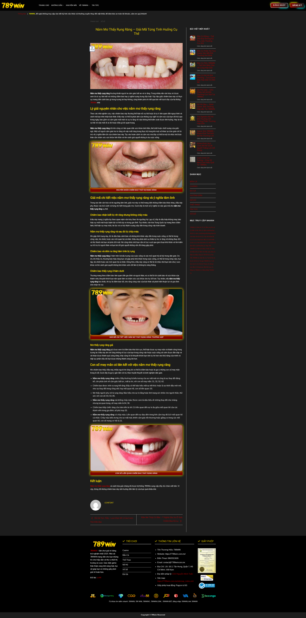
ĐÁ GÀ (193, 191)
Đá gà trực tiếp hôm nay (205, 267)
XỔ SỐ (103, 21)
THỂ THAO (195, 205)
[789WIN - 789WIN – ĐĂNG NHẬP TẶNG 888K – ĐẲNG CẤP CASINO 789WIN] (18, 5)
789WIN (193, 227)
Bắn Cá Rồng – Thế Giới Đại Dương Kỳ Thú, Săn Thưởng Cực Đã (205, 39)
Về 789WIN (83, 5)
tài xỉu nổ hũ (194, 261)
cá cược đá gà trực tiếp (200, 239)
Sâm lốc (203, 258)
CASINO (193, 186)
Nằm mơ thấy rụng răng (207, 251)
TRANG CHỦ (44, 5)
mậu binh (212, 242)
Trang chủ (94, 21)
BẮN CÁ (193, 182)
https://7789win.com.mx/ (175, 554)
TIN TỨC (95, 5)
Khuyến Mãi (71, 5)
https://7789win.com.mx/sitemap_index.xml (175, 581)
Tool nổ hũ (211, 258)
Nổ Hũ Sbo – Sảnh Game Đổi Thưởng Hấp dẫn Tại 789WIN (206, 106)
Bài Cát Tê (201, 227)
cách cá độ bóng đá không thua (205, 233)
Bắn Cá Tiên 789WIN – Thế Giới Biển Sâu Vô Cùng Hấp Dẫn (206, 65)
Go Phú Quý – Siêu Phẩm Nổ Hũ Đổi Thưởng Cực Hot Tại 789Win (206, 93)
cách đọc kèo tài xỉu (197, 236)
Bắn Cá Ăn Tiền (197, 230)
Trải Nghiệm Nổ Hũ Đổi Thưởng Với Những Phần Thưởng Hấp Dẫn (206, 120)
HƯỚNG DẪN (56, 5)
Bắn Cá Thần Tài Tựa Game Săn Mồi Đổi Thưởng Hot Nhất (206, 53)
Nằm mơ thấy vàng (196, 254)
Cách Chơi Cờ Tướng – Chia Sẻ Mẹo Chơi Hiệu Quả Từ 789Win (205, 161)
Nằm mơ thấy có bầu (204, 248)
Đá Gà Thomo (204, 264)
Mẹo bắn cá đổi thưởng (197, 245)
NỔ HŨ (193, 200)
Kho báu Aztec (202, 242)
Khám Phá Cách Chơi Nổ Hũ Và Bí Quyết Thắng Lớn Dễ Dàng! (206, 146)
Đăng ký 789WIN (196, 270)
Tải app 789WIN (205, 261)
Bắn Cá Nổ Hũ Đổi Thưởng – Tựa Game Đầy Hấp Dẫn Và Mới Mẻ (206, 78)
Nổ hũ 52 (207, 254)
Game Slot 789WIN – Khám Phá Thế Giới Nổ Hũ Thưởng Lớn (206, 133)
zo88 (99, 577)
